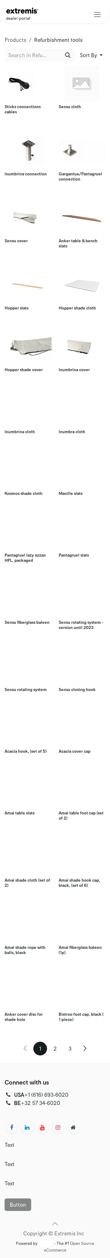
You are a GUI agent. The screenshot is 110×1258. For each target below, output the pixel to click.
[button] (91, 55)
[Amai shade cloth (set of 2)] (28, 857)
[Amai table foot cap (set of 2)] (82, 790)
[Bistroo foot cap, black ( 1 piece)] (82, 991)
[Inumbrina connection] (28, 151)
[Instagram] (58, 1127)
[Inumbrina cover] (82, 346)
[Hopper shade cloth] (82, 285)
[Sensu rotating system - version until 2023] (82, 599)
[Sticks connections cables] (28, 83)
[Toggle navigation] (97, 14)
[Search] (68, 55)
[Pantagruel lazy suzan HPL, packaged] (28, 532)
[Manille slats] (82, 470)
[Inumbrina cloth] (28, 408)
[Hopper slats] (28, 285)
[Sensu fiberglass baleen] (28, 599)
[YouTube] (42, 1127)
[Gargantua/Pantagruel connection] (82, 151)
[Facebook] (12, 1127)
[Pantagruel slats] (82, 532)
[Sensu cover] (28, 218)
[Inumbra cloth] (82, 408)
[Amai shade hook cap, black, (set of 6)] (82, 857)
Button (18, 1204)
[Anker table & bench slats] (82, 218)
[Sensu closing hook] (82, 666)
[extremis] (73, 1127)
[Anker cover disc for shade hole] (28, 991)
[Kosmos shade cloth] (28, 470)
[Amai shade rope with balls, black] (28, 924)
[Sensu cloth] (82, 83)
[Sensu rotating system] (28, 666)
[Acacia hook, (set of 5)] (28, 728)
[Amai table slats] (28, 790)
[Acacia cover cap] (82, 728)
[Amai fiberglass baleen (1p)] (82, 924)
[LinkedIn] (27, 1127)
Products (15, 39)
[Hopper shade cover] (28, 346)
